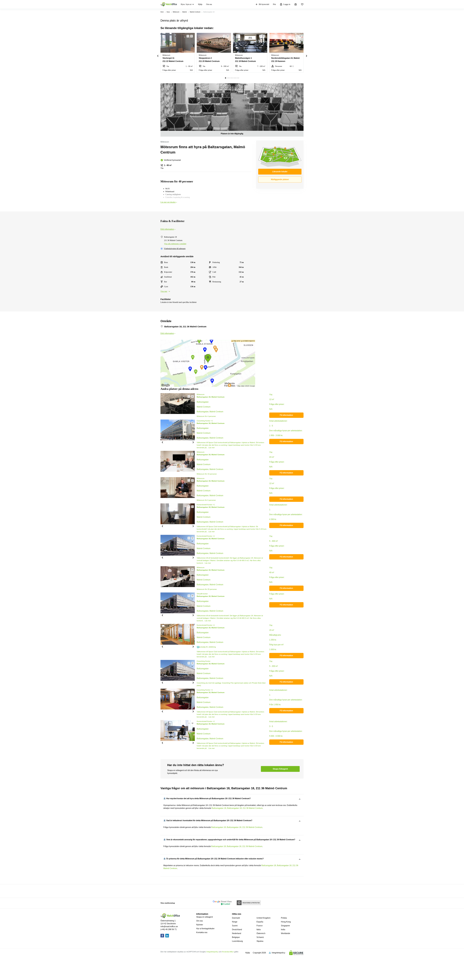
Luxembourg (237, 941)
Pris (274, 4)
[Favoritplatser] (302, 4)
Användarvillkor (228, 952)
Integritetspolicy (212, 952)
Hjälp (200, 4)
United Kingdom (263, 918)
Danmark (236, 918)
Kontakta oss (201, 932)
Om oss (209, 4)
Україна (260, 941)
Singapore (285, 926)
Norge (234, 922)
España (260, 922)
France (260, 926)
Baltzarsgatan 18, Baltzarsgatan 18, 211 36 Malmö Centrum (237, 808)
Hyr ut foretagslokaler (205, 929)
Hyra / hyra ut (186, 4)
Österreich (261, 933)
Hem (162, 12)
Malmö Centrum (195, 12)
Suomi (235, 926)
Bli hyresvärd (264, 4)
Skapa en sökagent (204, 917)
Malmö (184, 12)
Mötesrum (176, 12)
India (283, 929)
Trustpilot (163, 891)
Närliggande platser (280, 179)
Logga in (286, 4)
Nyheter (199, 925)
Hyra (168, 12)
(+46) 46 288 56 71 (168, 929)
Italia (259, 929)
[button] (187, 36)
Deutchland (237, 929)
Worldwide (285, 933)
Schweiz (260, 937)
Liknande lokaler (279, 172)
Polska (284, 918)
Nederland (236, 933)
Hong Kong (286, 922)
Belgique (236, 937)
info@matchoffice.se (169, 926)
